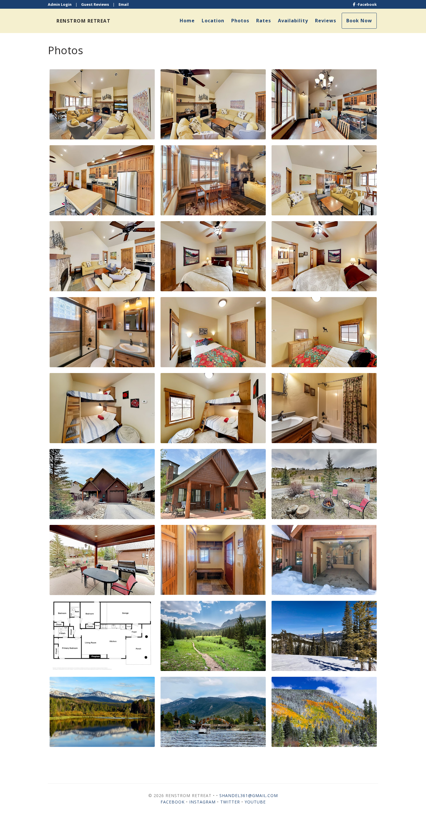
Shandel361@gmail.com (248, 795)
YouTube (255, 802)
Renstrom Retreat (83, 21)
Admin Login (60, 4)
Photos (240, 20)
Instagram (202, 802)
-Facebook (366, 4)
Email (124, 4)
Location (213, 20)
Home (187, 20)
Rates (263, 20)
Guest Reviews (95, 4)
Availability (293, 20)
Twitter (230, 802)
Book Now (359, 20)
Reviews (325, 20)
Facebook (173, 802)
